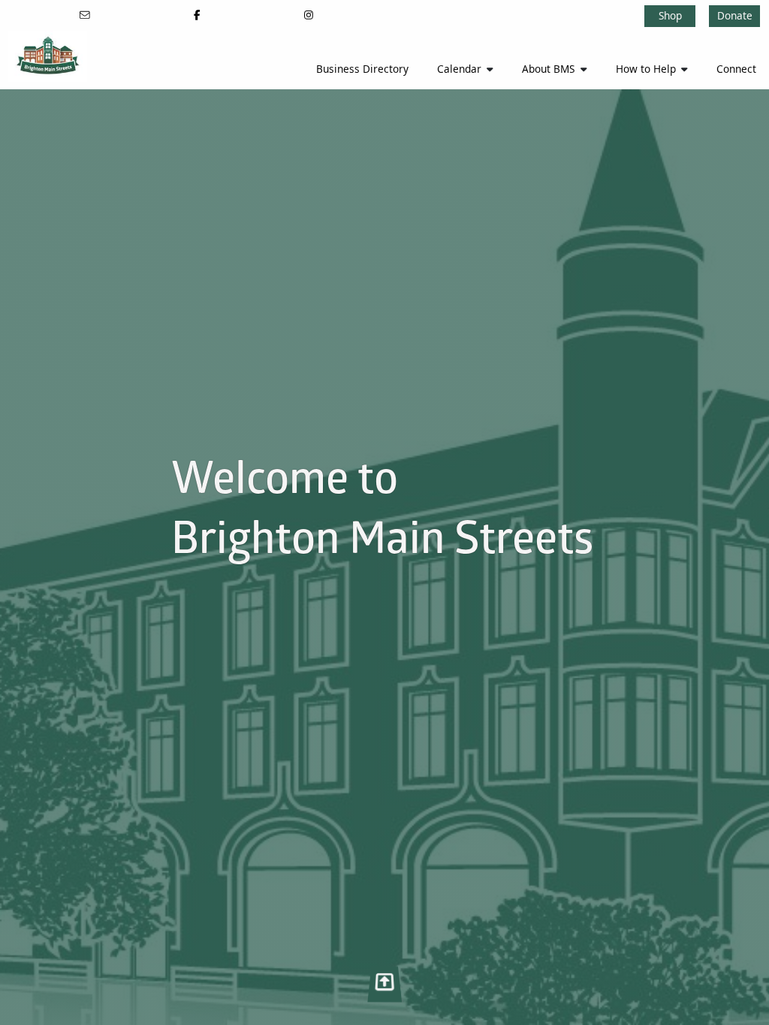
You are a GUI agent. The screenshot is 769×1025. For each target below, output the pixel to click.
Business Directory (362, 69)
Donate (734, 15)
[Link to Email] (85, 15)
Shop (670, 15)
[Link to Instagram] (308, 15)
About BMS (548, 69)
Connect (736, 69)
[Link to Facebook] (197, 15)
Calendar (459, 69)
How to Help (646, 69)
